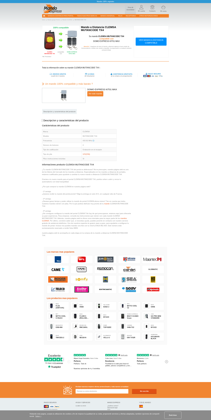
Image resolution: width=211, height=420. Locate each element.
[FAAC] (82, 269)
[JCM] (105, 259)
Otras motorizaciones (148, 16)
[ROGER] (58, 279)
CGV (108, 409)
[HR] (153, 279)
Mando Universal (107, 16)
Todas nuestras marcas (87, 16)
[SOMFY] (82, 279)
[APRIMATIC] (153, 289)
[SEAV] (129, 289)
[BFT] (82, 259)
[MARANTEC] (153, 259)
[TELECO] (58, 289)
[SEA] (129, 279)
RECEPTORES (131, 16)
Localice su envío (81, 405)
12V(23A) (86, 154)
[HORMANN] (105, 279)
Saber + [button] (38, 416)
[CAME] (58, 269)
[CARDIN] (129, 269)
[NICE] (58, 259)
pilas (120, 16)
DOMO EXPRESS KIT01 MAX (102, 89)
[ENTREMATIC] (105, 289)
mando (107, 204)
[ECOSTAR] (82, 289)
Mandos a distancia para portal (61, 16)
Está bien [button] (173, 415)
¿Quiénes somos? (112, 405)
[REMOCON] (105, 269)
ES (141, 406)
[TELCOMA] (129, 259)
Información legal (112, 407)
